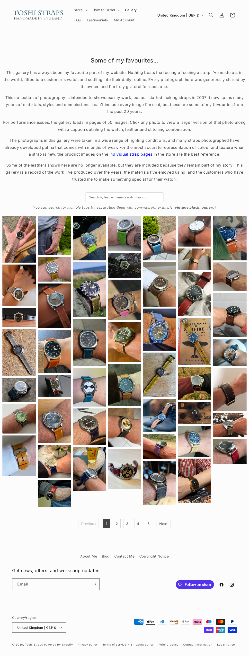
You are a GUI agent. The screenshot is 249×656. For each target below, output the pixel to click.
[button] (80, 10)
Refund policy (168, 644)
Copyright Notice (154, 556)
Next (163, 524)
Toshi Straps (34, 644)
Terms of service (114, 644)
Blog (105, 556)
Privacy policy (88, 644)
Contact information (197, 644)
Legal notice (226, 644)
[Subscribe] (94, 584)
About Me (88, 556)
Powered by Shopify (58, 644)
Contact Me (124, 556)
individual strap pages (130, 154)
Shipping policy (142, 644)
